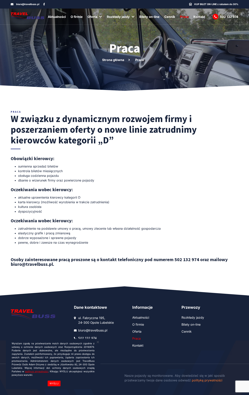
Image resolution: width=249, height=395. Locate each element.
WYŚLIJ (54, 383)
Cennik (169, 17)
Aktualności (57, 17)
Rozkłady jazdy (118, 17)
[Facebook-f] (44, 4)
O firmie (77, 17)
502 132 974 (229, 17)
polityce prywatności (36, 371)
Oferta (92, 17)
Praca (184, 17)
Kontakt (199, 17)
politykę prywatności (207, 380)
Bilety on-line (149, 17)
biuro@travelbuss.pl (32, 264)
